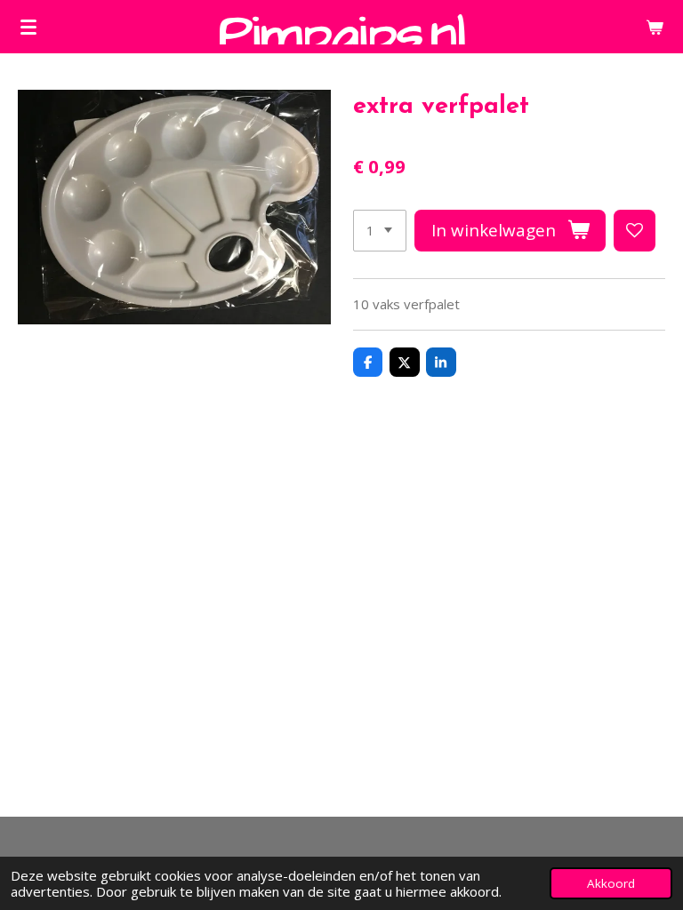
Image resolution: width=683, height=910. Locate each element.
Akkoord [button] (611, 883)
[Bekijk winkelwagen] (654, 26)
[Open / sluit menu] (28, 26)
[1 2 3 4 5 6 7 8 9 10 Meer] (379, 230)
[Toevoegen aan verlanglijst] (634, 230)
